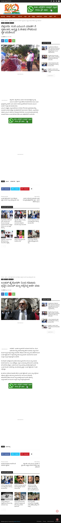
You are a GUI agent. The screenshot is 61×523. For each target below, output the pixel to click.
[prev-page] (2, 246)
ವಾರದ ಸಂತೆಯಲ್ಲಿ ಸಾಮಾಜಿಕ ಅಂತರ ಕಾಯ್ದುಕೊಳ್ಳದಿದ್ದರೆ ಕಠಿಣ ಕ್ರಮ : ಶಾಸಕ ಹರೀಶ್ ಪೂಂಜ (31, 200)
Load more (50, 75)
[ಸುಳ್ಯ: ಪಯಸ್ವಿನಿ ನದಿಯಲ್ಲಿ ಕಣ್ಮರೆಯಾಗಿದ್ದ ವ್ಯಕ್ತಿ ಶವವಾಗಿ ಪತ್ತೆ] (34, 234)
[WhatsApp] (13, 40)
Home (2, 20)
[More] (31, 188)
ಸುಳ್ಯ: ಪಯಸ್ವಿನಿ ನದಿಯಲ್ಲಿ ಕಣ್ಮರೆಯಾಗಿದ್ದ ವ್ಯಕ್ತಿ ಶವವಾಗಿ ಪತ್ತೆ (33, 241)
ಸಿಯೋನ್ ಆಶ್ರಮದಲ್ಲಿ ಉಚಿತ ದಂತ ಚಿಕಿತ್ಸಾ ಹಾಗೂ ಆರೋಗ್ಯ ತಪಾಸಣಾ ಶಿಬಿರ (33, 221)
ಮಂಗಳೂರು (7, 22)
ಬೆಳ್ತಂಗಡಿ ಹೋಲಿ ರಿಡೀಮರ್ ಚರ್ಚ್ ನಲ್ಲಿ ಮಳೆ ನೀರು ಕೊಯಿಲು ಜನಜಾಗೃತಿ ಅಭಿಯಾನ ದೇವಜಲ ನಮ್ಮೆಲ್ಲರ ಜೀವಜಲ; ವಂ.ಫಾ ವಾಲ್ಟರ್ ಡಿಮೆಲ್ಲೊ (54, 49)
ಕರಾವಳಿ (6, 20)
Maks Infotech (17, 521)
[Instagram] (54, 1)
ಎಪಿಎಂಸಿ (7, 181)
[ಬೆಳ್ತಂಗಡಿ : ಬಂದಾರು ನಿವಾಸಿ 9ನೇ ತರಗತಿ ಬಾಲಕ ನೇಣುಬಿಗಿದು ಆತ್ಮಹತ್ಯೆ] (7, 234)
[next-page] (5, 246)
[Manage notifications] (57, 519)
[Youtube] (59, 1)
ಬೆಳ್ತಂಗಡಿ (18, 181)
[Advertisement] (20, 86)
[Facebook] (51, 1)
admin (3, 36)
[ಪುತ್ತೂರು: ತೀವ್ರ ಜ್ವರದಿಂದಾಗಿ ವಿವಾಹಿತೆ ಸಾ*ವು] (20, 234)
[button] (59, 16)
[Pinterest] (10, 40)
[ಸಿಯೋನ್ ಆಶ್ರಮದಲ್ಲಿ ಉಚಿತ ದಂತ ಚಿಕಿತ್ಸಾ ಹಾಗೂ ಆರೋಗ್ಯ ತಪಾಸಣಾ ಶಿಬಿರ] (34, 214)
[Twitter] (56, 1)
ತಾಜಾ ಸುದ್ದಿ (12, 22)
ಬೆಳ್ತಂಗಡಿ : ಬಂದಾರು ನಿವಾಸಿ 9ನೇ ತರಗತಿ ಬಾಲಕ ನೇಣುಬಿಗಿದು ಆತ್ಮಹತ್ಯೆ (6, 241)
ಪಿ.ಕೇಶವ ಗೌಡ (12, 181)
